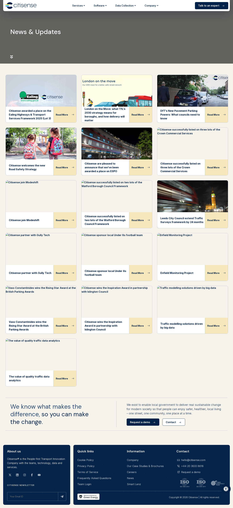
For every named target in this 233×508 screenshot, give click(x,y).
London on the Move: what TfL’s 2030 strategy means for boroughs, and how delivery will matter (105, 114)
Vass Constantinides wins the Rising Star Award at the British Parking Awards (29, 325)
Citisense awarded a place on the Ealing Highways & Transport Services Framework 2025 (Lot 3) (30, 114)
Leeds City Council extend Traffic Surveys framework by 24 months (181, 220)
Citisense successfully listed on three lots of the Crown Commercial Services (180, 167)
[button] (143, 422)
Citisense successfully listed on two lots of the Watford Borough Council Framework (105, 220)
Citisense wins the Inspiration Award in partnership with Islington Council (103, 325)
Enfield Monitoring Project (176, 273)
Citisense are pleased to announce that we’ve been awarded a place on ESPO (102, 167)
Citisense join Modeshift (24, 220)
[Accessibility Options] (226, 489)
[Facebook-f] (32, 475)
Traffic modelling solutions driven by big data (181, 325)
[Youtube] (39, 475)
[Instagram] (24, 475)
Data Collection (124, 5)
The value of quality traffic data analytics (29, 378)
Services (77, 5)
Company (150, 5)
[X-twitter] (10, 475)
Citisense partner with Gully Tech (30, 273)
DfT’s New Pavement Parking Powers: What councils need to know (180, 114)
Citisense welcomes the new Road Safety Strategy (27, 167)
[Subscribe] (62, 496)
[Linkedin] (17, 475)
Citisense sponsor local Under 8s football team (105, 272)
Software (99, 5)
